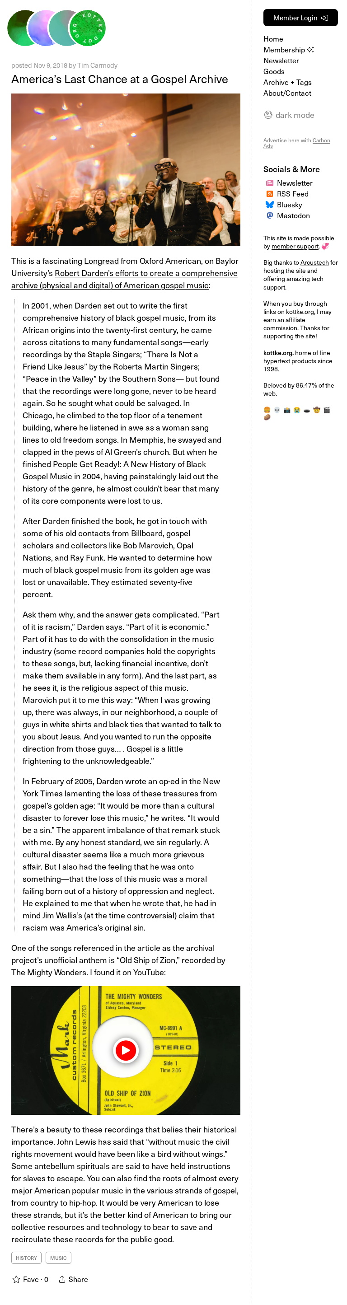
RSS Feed (293, 193)
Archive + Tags (287, 81)
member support (295, 246)
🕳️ (306, 409)
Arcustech (314, 262)
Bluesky (289, 204)
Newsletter (281, 60)
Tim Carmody (97, 65)
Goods (274, 70)
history (26, 1258)
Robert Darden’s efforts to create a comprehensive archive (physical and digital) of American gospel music (124, 279)
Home (273, 38)
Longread (101, 260)
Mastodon (293, 215)
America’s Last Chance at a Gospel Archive (119, 78)
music (58, 1258)
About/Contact (287, 92)
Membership (285, 49)
